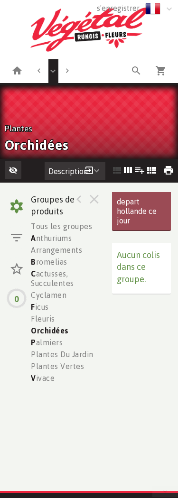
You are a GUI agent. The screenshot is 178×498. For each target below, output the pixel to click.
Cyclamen (48, 295)
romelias (49, 262)
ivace (43, 378)
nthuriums (51, 238)
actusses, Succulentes (52, 278)
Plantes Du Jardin (62, 354)
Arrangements (56, 250)
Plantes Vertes (57, 366)
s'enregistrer (118, 8)
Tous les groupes (61, 226)
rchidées (50, 330)
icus (40, 307)
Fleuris (43, 318)
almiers (47, 342)
